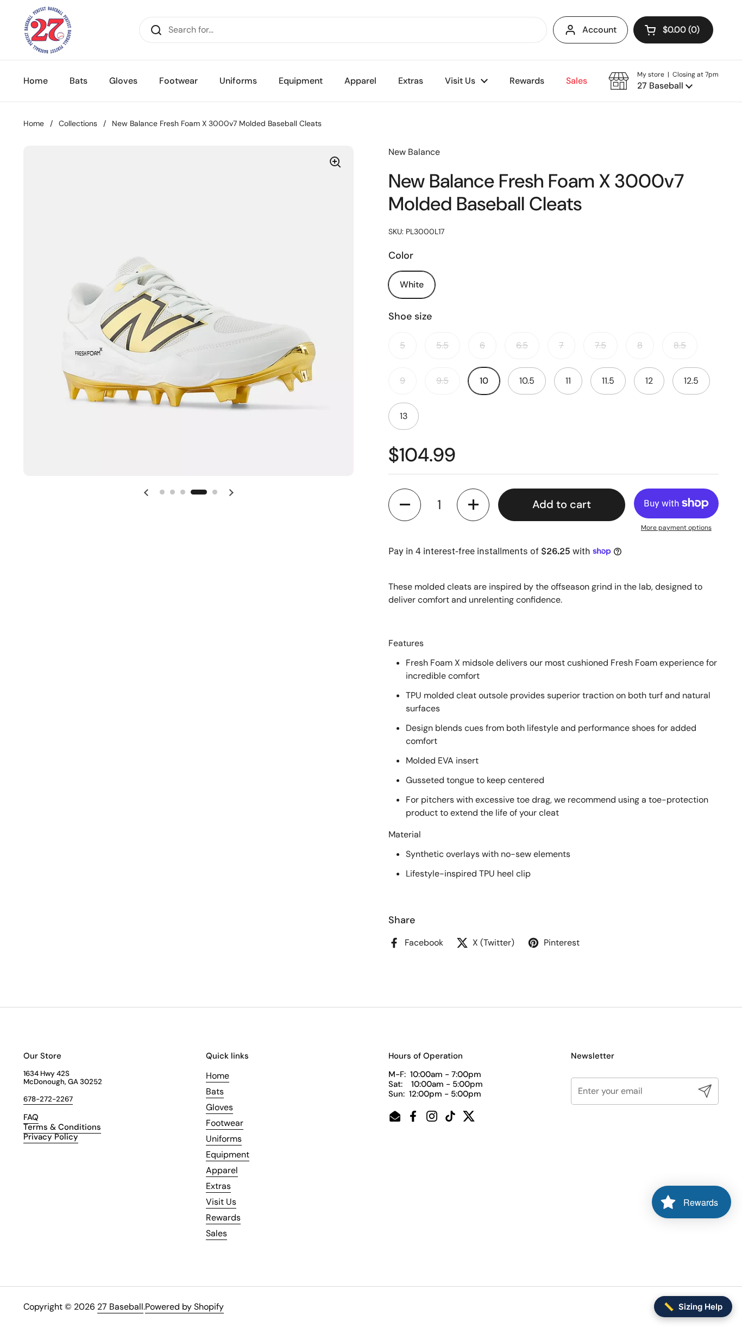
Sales (216, 1233)
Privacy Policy (50, 1136)
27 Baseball (120, 1306)
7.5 (600, 345)
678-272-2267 (48, 1099)
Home (33, 123)
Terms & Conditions (62, 1127)
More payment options (676, 527)
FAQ (31, 1117)
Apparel (222, 1170)
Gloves (219, 1107)
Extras (218, 1186)
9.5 (442, 380)
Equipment (227, 1154)
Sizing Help (693, 1306)
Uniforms (224, 1138)
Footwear (224, 1123)
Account (599, 29)
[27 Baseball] (48, 29)
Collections (78, 123)
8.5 (680, 345)
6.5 (522, 345)
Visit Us (221, 1201)
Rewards (223, 1217)
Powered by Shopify (184, 1306)
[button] (673, 29)
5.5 (442, 345)
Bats (215, 1091)
